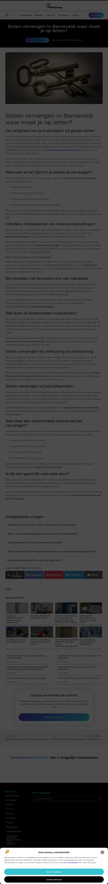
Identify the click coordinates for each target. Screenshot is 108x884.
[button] (102, 852)
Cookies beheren (54, 879)
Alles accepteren (54, 872)
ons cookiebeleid (70, 862)
